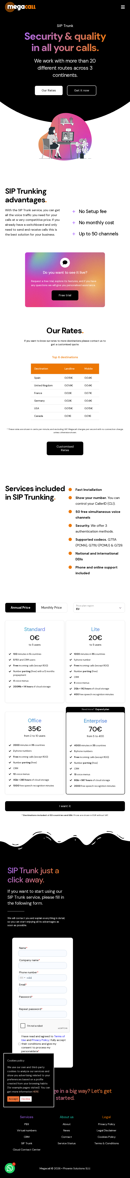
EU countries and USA (61, 815)
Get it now (81, 90)
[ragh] (20, 4)
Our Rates (49, 90)
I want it (65, 806)
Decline (25, 1099)
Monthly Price (51, 607)
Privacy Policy (40, 1040)
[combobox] (22, 977)
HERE (36, 1091)
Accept (13, 1099)
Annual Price (20, 607)
